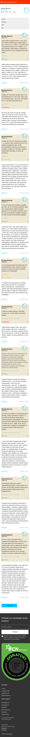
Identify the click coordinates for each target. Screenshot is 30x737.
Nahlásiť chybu (24, 83)
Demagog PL (5, 705)
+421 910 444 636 (6, 719)
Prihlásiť (15, 632)
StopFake (4, 712)
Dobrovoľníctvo (5, 695)
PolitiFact (4, 707)
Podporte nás (5, 691)
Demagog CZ (5, 702)
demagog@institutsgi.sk (7, 717)
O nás (3, 688)
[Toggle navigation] (27, 2)
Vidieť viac (9, 605)
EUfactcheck (5, 714)
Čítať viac (4, 83)
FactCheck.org (5, 709)
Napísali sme (5, 693)
